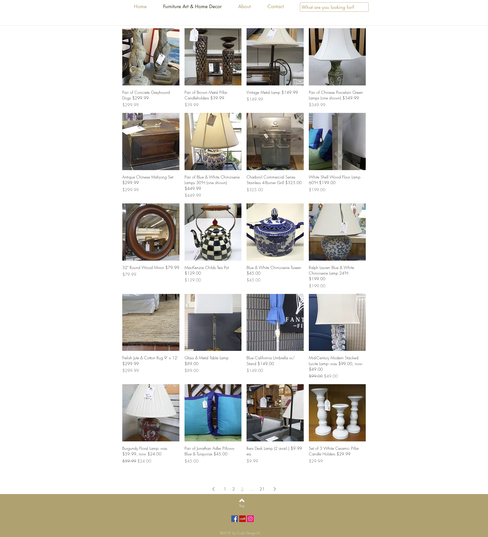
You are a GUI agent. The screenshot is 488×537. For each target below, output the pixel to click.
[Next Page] (275, 489)
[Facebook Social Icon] (234, 518)
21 (262, 489)
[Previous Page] (213, 489)
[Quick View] (150, 56)
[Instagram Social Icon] (250, 518)
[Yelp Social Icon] (242, 518)
